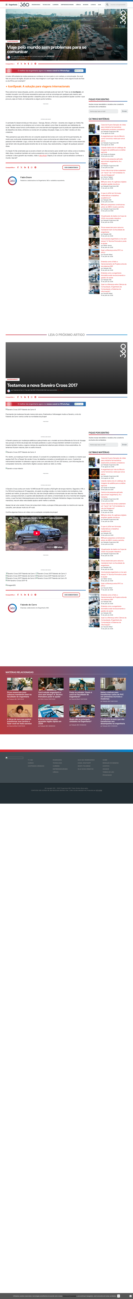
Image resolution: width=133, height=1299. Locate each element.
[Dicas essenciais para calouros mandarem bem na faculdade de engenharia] (94, 232)
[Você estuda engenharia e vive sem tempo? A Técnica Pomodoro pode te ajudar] (94, 243)
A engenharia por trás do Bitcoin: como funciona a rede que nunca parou (113, 138)
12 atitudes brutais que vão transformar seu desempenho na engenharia (113, 721)
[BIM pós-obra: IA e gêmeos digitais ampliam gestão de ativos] (94, 186)
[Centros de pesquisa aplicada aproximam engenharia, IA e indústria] (94, 163)
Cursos (93, 4)
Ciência (78, 4)
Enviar (124, 111)
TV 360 (30, 760)
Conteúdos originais (36, 766)
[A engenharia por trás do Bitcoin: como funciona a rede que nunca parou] (94, 140)
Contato (106, 766)
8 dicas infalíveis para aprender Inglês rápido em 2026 (49, 721)
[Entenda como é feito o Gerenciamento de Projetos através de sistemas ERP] (94, 266)
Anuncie (106, 769)
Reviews (85, 4)
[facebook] (17, 63)
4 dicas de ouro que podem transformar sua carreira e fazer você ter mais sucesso (19, 721)
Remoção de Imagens (111, 763)
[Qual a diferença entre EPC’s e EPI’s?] (94, 254)
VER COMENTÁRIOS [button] (71, 167)
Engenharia (57, 760)
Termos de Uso (108, 772)
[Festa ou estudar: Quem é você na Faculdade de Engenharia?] (82, 684)
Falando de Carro (28, 605)
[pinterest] (35, 63)
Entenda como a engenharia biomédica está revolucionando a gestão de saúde (113, 275)
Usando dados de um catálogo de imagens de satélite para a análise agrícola (113, 150)
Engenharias (36, 4)
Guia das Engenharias (86, 760)
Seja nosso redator (85, 769)
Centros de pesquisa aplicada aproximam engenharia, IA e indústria (112, 161)
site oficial (43, 156)
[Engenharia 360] (19, 5)
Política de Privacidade (69, 1296)
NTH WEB (99, 790)
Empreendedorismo (67, 4)
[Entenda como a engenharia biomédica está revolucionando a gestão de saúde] (94, 277)
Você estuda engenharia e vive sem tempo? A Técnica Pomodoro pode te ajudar (114, 241)
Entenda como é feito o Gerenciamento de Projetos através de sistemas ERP (114, 264)
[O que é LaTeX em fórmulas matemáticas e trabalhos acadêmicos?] (94, 197)
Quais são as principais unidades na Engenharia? (80, 720)
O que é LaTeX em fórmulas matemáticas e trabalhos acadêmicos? (111, 195)
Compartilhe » (10, 64)
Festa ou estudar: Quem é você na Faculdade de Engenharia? (80, 694)
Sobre (105, 760)
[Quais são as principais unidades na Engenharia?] (82, 711)
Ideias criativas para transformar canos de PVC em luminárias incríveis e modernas (112, 695)
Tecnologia (46, 4)
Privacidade (107, 775)
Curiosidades (12, 41)
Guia (99, 4)
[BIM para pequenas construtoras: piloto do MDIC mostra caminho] (94, 209)
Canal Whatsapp (84, 763)
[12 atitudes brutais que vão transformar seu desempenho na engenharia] (113, 711)
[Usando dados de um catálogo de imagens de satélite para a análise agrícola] (94, 152)
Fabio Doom (26, 177)
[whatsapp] (25, 63)
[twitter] (21, 63)
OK (118, 1296)
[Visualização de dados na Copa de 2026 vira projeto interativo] (94, 220)
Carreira (56, 4)
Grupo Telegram (84, 766)
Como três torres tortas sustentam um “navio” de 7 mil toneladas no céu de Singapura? (113, 172)
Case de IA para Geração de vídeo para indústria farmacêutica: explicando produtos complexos (113, 127)
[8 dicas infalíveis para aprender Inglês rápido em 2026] (51, 711)
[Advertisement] (46, 111)
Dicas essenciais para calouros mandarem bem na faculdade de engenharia (113, 229)
